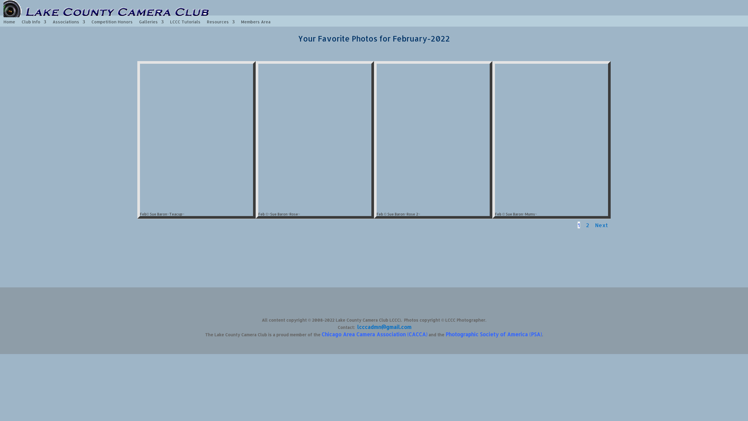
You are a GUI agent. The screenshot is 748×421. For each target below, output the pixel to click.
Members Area (256, 22)
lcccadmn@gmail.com (384, 327)
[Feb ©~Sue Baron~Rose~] (314, 208)
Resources (218, 22)
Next (601, 225)
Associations (66, 22)
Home (9, 22)
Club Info (31, 22)
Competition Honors (112, 22)
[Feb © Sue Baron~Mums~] (551, 208)
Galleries (148, 22)
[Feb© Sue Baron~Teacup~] (196, 208)
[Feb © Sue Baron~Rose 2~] (433, 208)
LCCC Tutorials (185, 22)
